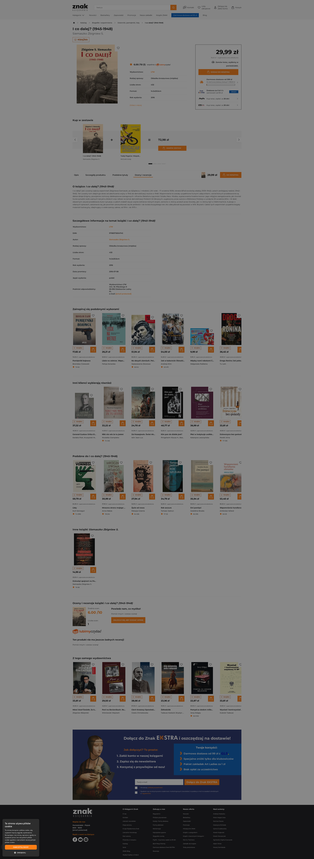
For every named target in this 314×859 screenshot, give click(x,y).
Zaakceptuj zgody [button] (20, 847)
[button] (21, 852)
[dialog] (20, 838)
